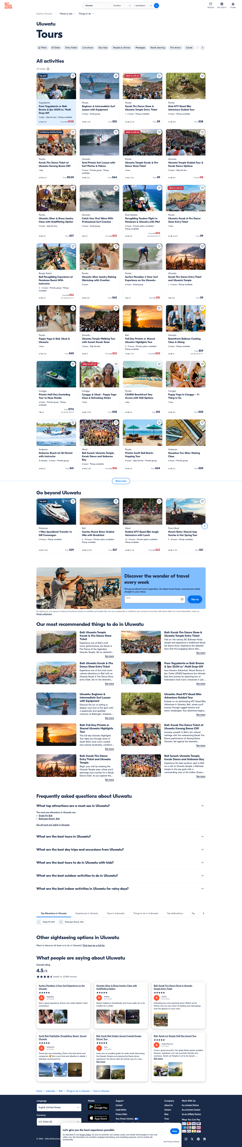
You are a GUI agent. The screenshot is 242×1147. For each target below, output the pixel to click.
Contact (119, 1105)
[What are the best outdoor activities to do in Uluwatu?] (202, 875)
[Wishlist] (210, 4)
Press (166, 1118)
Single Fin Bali (45, 815)
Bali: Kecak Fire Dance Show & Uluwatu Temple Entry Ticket (173, 987)
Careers (167, 1109)
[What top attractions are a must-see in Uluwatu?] (202, 806)
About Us (168, 1105)
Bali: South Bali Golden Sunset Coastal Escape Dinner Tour (118, 1037)
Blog (166, 1114)
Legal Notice (121, 1109)
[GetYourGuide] (8, 5)
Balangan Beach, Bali (49, 819)
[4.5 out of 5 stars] (44, 976)
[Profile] (233, 4)
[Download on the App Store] (98, 1118)
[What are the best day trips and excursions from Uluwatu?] (202, 849)
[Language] (222, 4)
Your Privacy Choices (125, 1118)
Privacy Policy (121, 1114)
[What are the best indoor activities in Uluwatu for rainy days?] (202, 889)
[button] (56, 99)
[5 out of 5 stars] (63, 993)
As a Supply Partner (190, 1105)
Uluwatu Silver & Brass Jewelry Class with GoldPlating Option (116, 987)
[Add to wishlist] (72, 75)
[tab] (53, 913)
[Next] (205, 526)
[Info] (48, 69)
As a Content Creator (191, 1109)
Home (39, 1091)
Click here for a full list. (93, 945)
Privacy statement (44, 614)
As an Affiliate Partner (191, 1114)
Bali (61, 1091)
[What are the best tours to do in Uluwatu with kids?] (202, 862)
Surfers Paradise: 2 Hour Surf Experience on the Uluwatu (62, 987)
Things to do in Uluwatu (78, 1091)
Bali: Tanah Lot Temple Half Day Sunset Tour (175, 1036)
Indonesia (50, 1091)
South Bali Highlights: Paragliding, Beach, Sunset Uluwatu (62, 1037)
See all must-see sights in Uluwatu (53, 825)
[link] (56, 99)
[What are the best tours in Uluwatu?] (202, 836)
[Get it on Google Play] (98, 1107)
